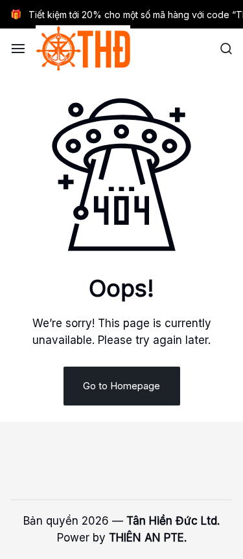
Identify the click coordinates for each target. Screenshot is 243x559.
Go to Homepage (121, 386)
